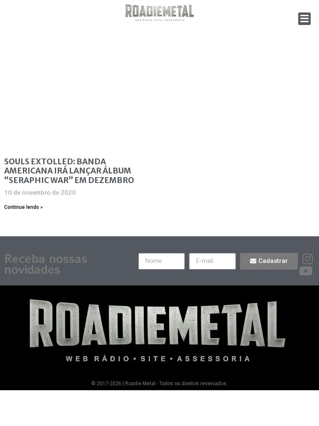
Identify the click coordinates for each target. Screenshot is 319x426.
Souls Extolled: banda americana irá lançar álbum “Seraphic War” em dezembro (69, 171)
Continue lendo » (23, 207)
